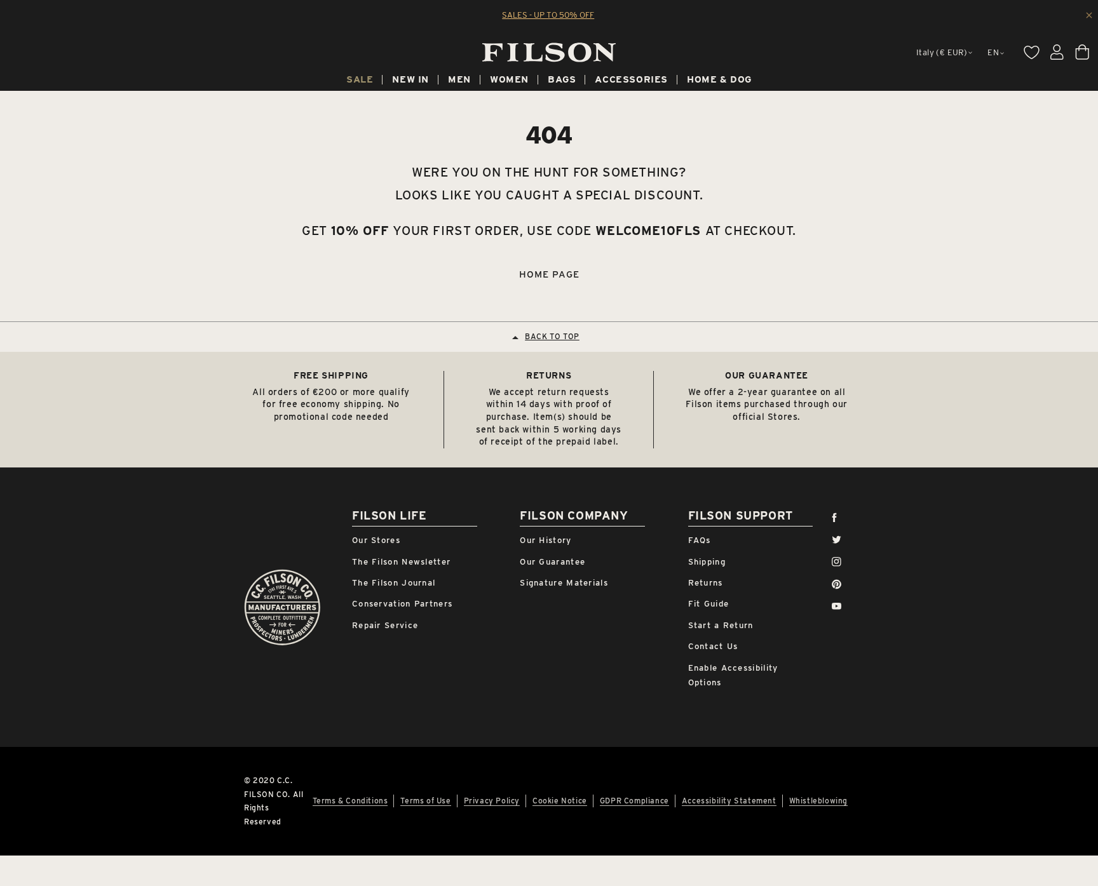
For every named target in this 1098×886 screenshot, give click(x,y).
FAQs (699, 540)
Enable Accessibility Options (733, 675)
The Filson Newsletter (401, 562)
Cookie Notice (559, 800)
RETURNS (548, 375)
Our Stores (376, 540)
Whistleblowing (818, 800)
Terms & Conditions (350, 800)
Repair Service (385, 625)
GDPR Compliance (634, 800)
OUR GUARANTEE (766, 375)
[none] (360, 81)
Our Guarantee (552, 562)
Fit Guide (708, 603)
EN (993, 52)
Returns (705, 582)
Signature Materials (564, 582)
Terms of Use (425, 800)
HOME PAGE (549, 274)
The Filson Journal (393, 582)
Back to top (552, 336)
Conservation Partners (402, 603)
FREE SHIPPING (331, 375)
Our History (545, 540)
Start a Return (721, 625)
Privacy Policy (492, 800)
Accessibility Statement (729, 800)
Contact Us (713, 646)
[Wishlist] (1031, 52)
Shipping (707, 562)
